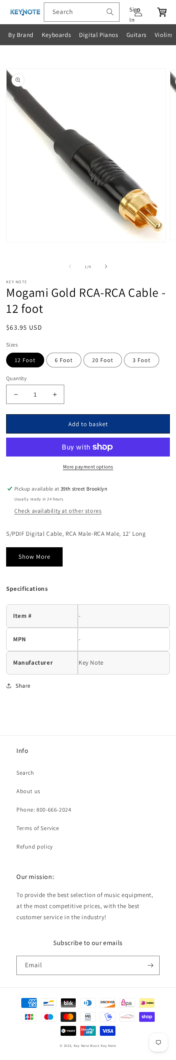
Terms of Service (37, 828)
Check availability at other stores (58, 510)
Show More (34, 556)
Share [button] (23, 685)
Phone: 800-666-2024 (43, 809)
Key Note (108, 1045)
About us (28, 791)
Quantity (16, 378)
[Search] (110, 12)
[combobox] (81, 12)
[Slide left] (70, 266)
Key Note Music (87, 1045)
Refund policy (34, 846)
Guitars (136, 35)
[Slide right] (106, 266)
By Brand (21, 35)
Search (25, 772)
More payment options (88, 466)
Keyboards (56, 35)
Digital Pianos (98, 35)
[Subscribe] (150, 965)
